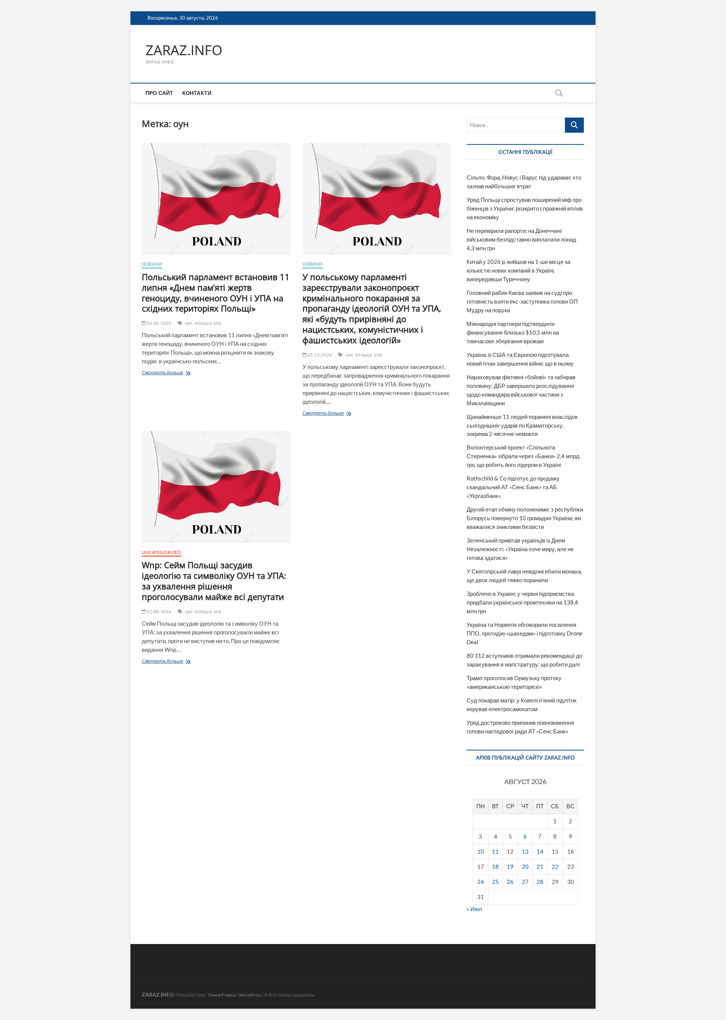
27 (525, 881)
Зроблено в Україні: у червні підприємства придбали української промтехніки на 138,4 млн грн (522, 602)
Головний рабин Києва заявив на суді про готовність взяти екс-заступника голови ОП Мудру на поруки (522, 301)
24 (480, 881)
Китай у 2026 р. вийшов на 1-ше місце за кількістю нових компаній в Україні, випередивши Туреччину (518, 270)
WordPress (250, 995)
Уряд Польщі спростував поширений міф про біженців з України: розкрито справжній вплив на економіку (525, 208)
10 (480, 851)
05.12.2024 (319, 355)
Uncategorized (161, 552)
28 (540, 881)
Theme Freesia (221, 995)
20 (525, 866)
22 (555, 866)
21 (540, 866)
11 (495, 851)
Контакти (197, 93)
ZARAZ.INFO (184, 50)
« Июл (474, 908)
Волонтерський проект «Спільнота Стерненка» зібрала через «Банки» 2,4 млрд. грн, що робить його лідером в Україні (523, 456)
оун (189, 323)
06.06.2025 (158, 323)
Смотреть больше (175, 373)
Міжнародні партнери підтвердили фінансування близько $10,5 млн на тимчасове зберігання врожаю (513, 332)
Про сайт (160, 93)
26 (510, 881)
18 (495, 866)
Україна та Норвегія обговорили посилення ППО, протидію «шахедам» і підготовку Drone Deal (524, 633)
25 (495, 881)
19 (510, 866)
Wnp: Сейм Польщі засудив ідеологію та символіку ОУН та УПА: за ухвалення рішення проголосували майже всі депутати (214, 580)
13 (525, 851)
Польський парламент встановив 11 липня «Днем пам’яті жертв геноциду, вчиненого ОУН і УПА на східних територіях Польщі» (216, 292)
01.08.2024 (158, 611)
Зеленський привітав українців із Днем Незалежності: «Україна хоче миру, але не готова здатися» (520, 549)
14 (540, 851)
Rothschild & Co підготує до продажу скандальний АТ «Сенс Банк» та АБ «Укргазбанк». (513, 487)
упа (218, 323)
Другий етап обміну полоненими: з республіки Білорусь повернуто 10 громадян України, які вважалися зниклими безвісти (525, 518)
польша (203, 323)
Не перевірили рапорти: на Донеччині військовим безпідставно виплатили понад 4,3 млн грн (521, 239)
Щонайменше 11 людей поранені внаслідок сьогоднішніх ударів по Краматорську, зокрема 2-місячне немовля (522, 425)
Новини (152, 264)
